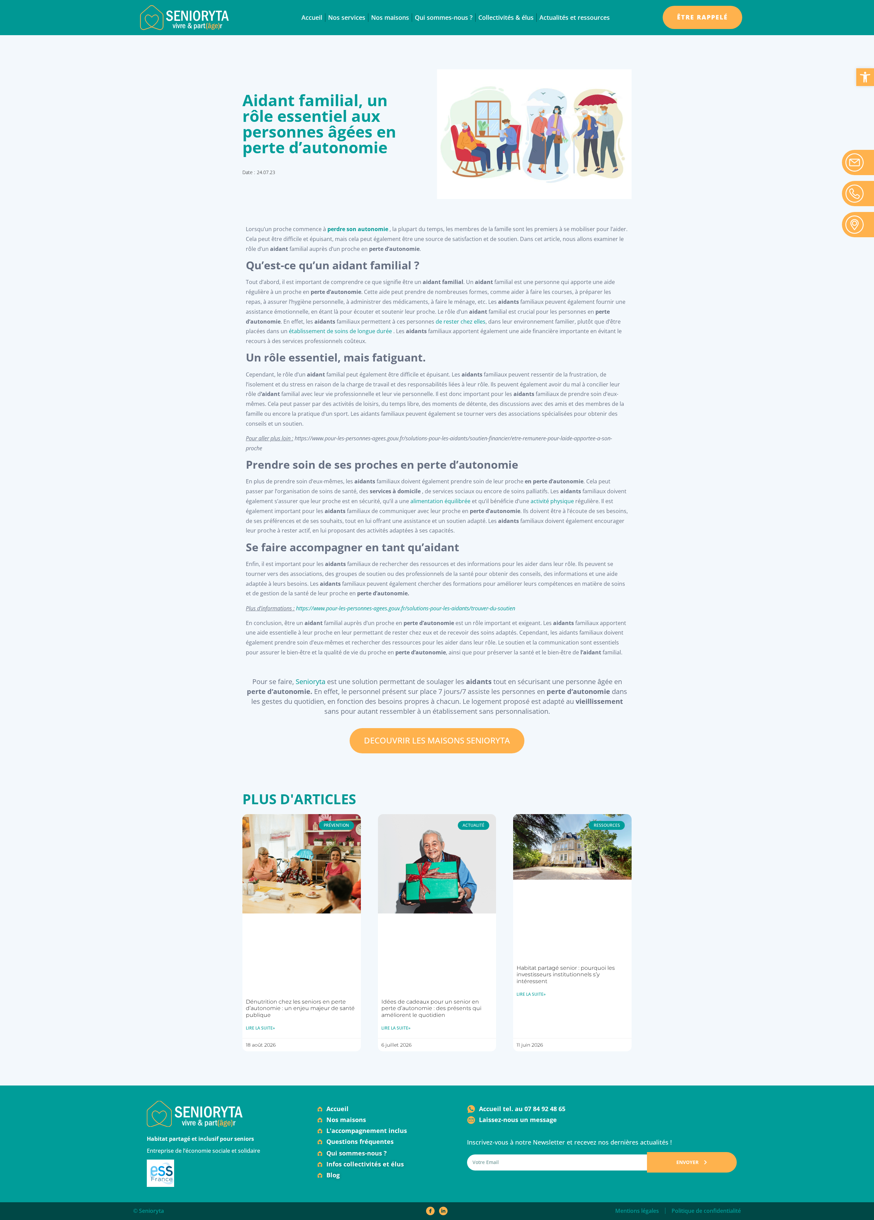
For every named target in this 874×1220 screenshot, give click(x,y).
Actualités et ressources (574, 17)
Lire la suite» (260, 1028)
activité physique (552, 501)
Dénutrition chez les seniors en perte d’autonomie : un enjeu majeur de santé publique (300, 1008)
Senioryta (310, 681)
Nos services (346, 17)
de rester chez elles (460, 321)
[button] (865, 77)
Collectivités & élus (506, 17)
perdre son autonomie (357, 229)
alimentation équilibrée (440, 501)
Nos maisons (390, 17)
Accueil (311, 17)
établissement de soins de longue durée (341, 331)
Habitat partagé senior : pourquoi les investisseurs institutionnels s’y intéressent (566, 974)
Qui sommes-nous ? (444, 17)
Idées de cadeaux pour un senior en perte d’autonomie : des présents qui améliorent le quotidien (431, 1008)
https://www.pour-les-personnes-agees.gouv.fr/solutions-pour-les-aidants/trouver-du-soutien (405, 608)
